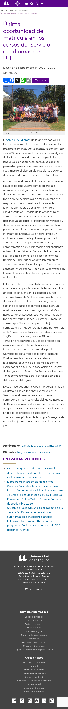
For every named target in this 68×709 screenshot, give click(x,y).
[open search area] (36, 3)
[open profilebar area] (26, 3)
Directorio (34, 639)
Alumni (34, 666)
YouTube (37, 700)
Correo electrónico (34, 617)
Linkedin (45, 700)
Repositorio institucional (34, 642)
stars (34, 600)
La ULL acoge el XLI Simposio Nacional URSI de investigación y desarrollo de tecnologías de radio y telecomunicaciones (36, 473)
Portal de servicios (34, 624)
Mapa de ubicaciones (34, 646)
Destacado (23, 10)
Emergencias (35, 589)
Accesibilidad (34, 684)
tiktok (52, 700)
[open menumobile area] (41, 3)
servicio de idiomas (40, 452)
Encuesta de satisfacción (34, 673)
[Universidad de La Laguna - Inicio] (7, 3)
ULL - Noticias (11, 10)
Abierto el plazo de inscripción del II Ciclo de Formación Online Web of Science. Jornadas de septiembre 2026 (34, 499)
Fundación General (34, 670)
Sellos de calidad (34, 677)
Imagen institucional (34, 688)
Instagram (30, 700)
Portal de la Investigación (34, 635)
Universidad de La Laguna (34, 558)
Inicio (2, 10)
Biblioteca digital (34, 631)
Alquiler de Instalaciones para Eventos (34, 649)
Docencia (42, 445)
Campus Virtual (34, 620)
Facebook (15, 700)
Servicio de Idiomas (18, 140)
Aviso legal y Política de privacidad (34, 681)
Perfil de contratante (34, 662)
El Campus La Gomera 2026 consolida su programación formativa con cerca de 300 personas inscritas (33, 525)
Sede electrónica (34, 628)
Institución (55, 445)
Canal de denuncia (34, 691)
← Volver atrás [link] (40, 80)
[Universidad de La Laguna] (20, 3)
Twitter (23, 700)
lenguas (22, 452)
